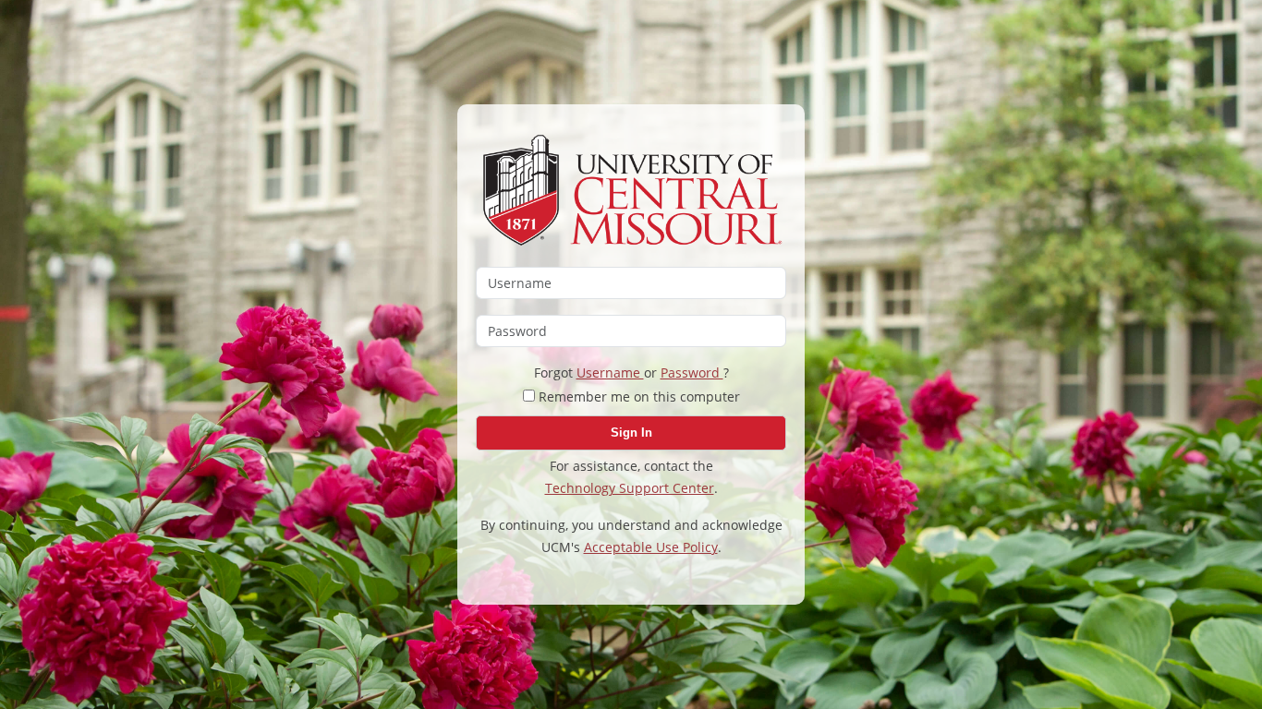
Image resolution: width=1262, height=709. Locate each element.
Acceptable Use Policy (651, 547)
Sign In (631, 432)
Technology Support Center (629, 488)
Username (610, 372)
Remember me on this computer (637, 396)
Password (692, 372)
